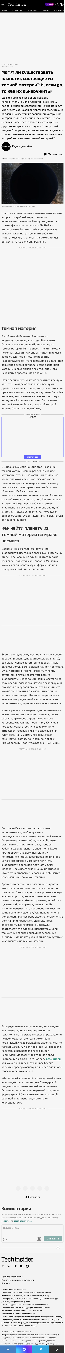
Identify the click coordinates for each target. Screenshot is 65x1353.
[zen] (21, 1266)
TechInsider (17, 4)
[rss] (3, 1266)
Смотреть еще (32, 457)
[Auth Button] (61, 4)
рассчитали (53, 1059)
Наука (4, 64)
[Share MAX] (24, 1349)
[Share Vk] (8, 1349)
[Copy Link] (57, 1349)
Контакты (6, 1283)
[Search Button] (57, 4)
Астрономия (13, 64)
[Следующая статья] (32, 1247)
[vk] (9, 1266)
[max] (27, 1266)
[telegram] (15, 1266)
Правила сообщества (12, 1277)
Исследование (12, 159)
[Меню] (3, 4)
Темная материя (36, 159)
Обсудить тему (55, 154)
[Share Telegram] (40, 1349)
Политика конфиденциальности (18, 1280)
